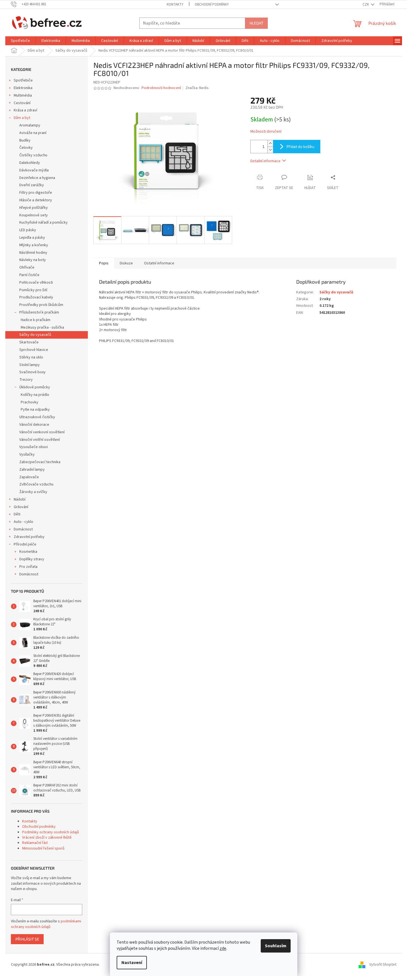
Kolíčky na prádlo (35, 395)
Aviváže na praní (32, 133)
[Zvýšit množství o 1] (270, 143)
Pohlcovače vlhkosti (36, 282)
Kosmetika (28, 551)
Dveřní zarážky (31, 185)
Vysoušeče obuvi (33, 447)
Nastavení (131, 963)
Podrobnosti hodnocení (161, 88)
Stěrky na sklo (31, 357)
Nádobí (19, 499)
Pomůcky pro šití (33, 290)
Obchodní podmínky (212, 4)
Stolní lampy (29, 365)
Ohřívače (26, 267)
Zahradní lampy (32, 469)
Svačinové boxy (32, 372)
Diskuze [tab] (126, 263)
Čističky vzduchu (33, 155)
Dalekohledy (29, 163)
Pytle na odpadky (35, 409)
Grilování (21, 507)
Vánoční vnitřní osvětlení (39, 439)
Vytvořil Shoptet (382, 964)
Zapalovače (29, 477)
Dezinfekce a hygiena (37, 178)
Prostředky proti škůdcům (41, 305)
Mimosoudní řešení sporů (43, 848)
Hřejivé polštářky (33, 207)
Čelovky (26, 147)
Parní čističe (29, 275)
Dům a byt (22, 118)
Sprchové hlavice (33, 350)
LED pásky (27, 230)
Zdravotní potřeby (29, 537)
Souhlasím (275, 946)
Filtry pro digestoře (35, 192)
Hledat (256, 23)
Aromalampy (29, 125)
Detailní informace (265, 161)
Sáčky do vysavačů (35, 335)
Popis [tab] (104, 263)
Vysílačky (27, 454)
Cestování (22, 103)
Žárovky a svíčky (33, 492)
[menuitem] (20, 40)
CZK (366, 4)
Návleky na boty (32, 260)
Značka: (197, 88)
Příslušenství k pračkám (39, 312)
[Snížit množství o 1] (270, 150)
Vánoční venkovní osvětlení (42, 432)
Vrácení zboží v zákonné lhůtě (47, 837)
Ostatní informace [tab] (159, 263)
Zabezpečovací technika (39, 462)
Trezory (26, 379)
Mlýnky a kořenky (33, 245)
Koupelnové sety (33, 215)
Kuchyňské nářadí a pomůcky (43, 222)
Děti (17, 514)
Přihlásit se (27, 939)
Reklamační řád (35, 843)
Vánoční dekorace (34, 424)
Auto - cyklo (23, 522)
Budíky (24, 140)
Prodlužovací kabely (36, 297)
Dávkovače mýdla (34, 170)
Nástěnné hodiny (33, 252)
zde (223, 948)
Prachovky (29, 402)
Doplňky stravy (31, 559)
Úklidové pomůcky (34, 387)
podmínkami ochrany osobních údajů (46, 924)
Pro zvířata (28, 567)
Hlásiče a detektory (35, 200)
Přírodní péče (25, 544)
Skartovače (29, 342)
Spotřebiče (23, 80)
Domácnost (23, 529)
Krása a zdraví (25, 110)
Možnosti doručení (265, 131)
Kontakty (175, 4)
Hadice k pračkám (35, 320)
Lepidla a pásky (32, 237)
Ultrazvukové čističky (37, 417)
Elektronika (23, 88)
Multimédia (23, 95)
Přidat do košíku (300, 146)
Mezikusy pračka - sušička (42, 327)
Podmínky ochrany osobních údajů (50, 832)
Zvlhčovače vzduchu (36, 484)
